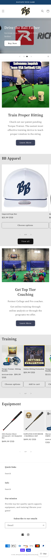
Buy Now (12, 43)
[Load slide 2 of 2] (27, 56)
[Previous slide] (20, 56)
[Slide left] (20, 234)
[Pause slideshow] (48, 56)
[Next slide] (31, 56)
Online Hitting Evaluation (34, 369)
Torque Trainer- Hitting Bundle (11, 370)
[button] (3, 11)
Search (8, 473)
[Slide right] (31, 234)
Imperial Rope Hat (9, 214)
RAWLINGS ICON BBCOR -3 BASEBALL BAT (33, 435)
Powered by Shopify (34, 554)
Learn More (25, 142)
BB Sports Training (21, 554)
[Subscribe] (43, 525)
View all (25, 241)
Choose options (25, 225)
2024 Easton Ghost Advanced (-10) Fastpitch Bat (12, 436)
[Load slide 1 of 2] (24, 56)
